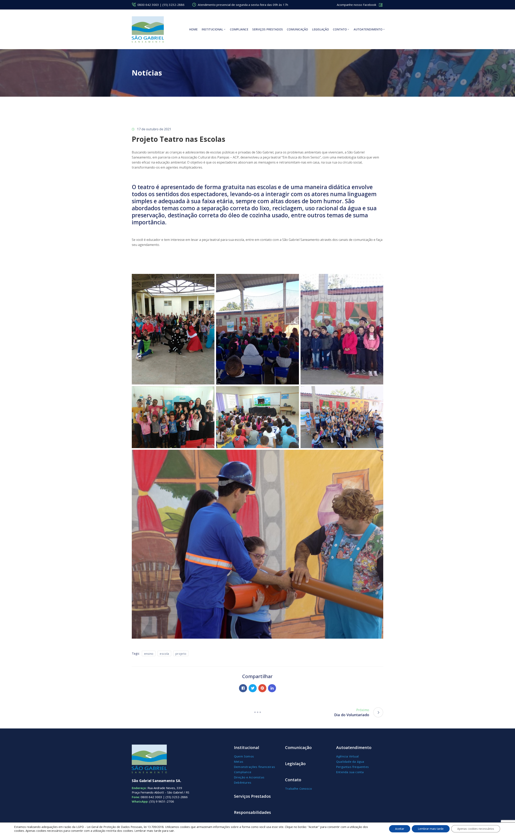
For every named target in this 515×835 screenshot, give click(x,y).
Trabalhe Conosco (298, 788)
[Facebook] (243, 688)
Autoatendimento (368, 29)
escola (164, 654)
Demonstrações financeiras (254, 767)
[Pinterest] (262, 688)
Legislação (320, 29)
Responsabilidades (252, 812)
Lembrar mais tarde (431, 829)
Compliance (239, 29)
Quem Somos (244, 756)
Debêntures (242, 782)
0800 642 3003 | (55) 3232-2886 (160, 5)
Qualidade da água (350, 761)
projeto (180, 654)
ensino (148, 654)
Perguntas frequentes (352, 767)
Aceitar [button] (399, 829)
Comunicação (297, 29)
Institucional (212, 29)
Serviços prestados (267, 29)
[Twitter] (253, 688)
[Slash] (257, 712)
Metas (238, 761)
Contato (340, 29)
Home (193, 29)
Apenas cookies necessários (475, 829)
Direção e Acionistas (249, 777)
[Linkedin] (272, 688)
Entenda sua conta (350, 772)
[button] (360, 4)
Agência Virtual (347, 756)
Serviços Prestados (252, 796)
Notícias (147, 73)
